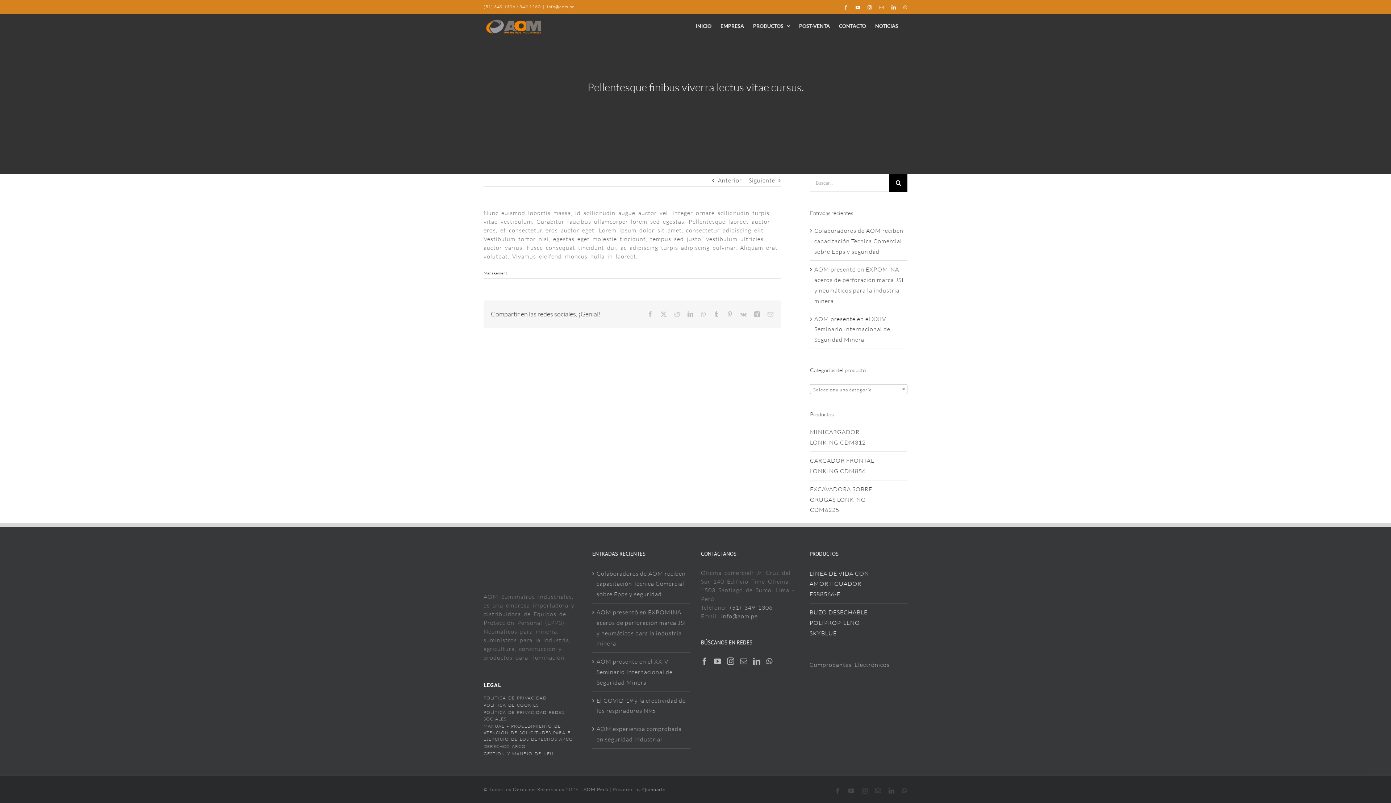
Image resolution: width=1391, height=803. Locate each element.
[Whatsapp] (769, 661)
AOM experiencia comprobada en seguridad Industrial (639, 734)
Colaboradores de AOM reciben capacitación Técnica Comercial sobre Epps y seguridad (858, 241)
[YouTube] (718, 661)
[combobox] (858, 389)
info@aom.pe (561, 6)
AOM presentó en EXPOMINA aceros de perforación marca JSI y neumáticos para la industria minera (641, 628)
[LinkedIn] (757, 661)
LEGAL (492, 685)
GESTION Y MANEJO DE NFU (519, 753)
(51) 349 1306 (751, 607)
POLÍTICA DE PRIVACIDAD (515, 698)
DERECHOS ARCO (505, 746)
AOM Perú (597, 789)
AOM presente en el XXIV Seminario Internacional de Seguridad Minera (852, 329)
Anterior (730, 180)
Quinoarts (654, 789)
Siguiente (762, 180)
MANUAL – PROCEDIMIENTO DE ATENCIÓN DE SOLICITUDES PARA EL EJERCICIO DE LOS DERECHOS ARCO (528, 732)
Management (495, 273)
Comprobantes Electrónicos (850, 664)
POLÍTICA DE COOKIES (511, 705)
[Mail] (744, 661)
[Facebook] (705, 661)
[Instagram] (731, 661)
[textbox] (858, 389)
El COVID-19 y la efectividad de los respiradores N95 (641, 706)
